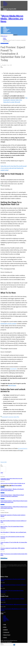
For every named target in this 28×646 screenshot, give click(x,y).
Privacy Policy (6, 619)
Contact (5, 10)
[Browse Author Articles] (3, 471)
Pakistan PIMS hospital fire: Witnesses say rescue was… (14, 604)
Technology (6, 29)
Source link (4, 462)
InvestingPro (13, 368)
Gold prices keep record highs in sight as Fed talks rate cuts (13, 483)
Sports (5, 31)
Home (4, 27)
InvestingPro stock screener (8, 323)
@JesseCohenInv (22, 448)
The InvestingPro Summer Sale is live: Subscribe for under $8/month (15, 100)
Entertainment (7, 32)
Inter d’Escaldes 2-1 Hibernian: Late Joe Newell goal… (14, 532)
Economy (6, 43)
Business (5, 30)
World (4, 28)
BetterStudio (9, 642)
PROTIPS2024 (12, 385)
